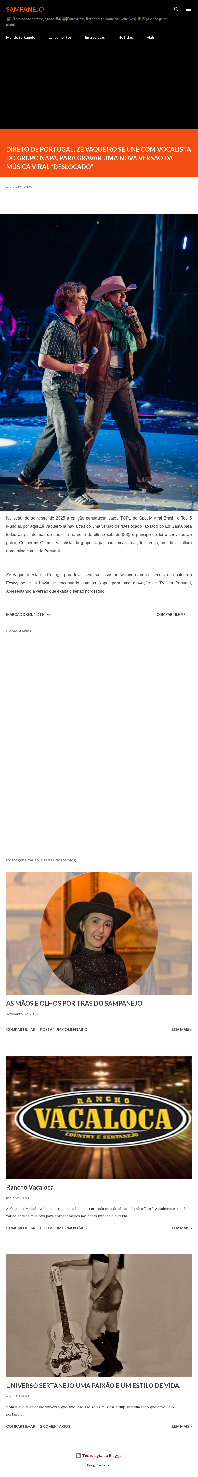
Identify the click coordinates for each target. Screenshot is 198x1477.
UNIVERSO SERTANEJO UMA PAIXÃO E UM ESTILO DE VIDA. (93, 1385)
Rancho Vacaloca (30, 1187)
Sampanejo (25, 9)
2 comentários (55, 1426)
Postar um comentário (63, 1029)
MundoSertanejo (20, 37)
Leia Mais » (182, 1029)
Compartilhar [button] (171, 614)
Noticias (125, 37)
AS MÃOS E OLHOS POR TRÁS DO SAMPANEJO (74, 1003)
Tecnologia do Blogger (102, 1455)
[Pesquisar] (176, 9)
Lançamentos (60, 37)
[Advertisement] (99, 82)
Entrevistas (95, 37)
